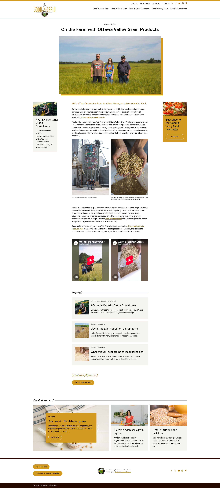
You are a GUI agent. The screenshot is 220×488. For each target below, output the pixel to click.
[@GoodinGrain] (172, 3)
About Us (135, 3)
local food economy (113, 219)
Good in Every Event (178, 9)
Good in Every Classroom (139, 9)
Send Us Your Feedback (83, 383)
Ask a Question (145, 3)
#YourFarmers (78, 375)
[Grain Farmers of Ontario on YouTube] (179, 3)
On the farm (92, 375)
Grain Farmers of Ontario (123, 472)
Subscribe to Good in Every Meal (48, 473)
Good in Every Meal (101, 9)
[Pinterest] (186, 3)
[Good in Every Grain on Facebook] (176, 3)
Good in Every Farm (119, 9)
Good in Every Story (160, 9)
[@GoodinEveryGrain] (183, 3)
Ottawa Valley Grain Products (93, 117)
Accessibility (156, 3)
